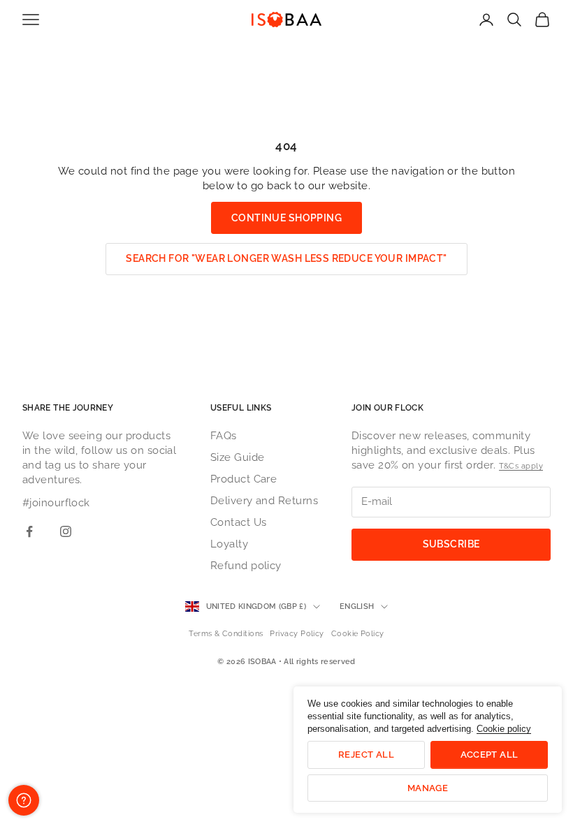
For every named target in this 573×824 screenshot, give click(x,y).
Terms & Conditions (226, 633)
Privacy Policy (297, 633)
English (357, 606)
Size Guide (237, 457)
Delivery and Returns (264, 500)
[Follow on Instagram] (66, 531)
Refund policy (246, 565)
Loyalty (229, 544)
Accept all (489, 754)
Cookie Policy (357, 633)
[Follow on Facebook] (29, 531)
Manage (427, 788)
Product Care (243, 479)
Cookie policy (504, 728)
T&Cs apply (521, 466)
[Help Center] (23, 800)
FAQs (223, 435)
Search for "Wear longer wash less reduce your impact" (286, 258)
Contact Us (238, 522)
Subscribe (451, 544)
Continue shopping (286, 217)
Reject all (366, 754)
